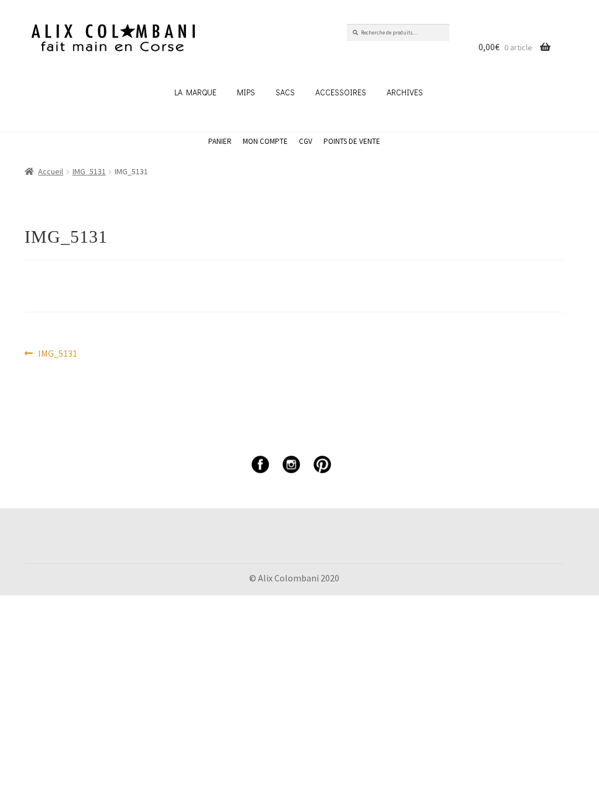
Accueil (50, 171)
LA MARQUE (195, 92)
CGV (305, 141)
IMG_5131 (89, 171)
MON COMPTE (265, 141)
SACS (285, 92)
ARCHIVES (405, 92)
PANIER (220, 141)
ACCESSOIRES (340, 92)
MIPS (246, 92)
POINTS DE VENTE (351, 141)
